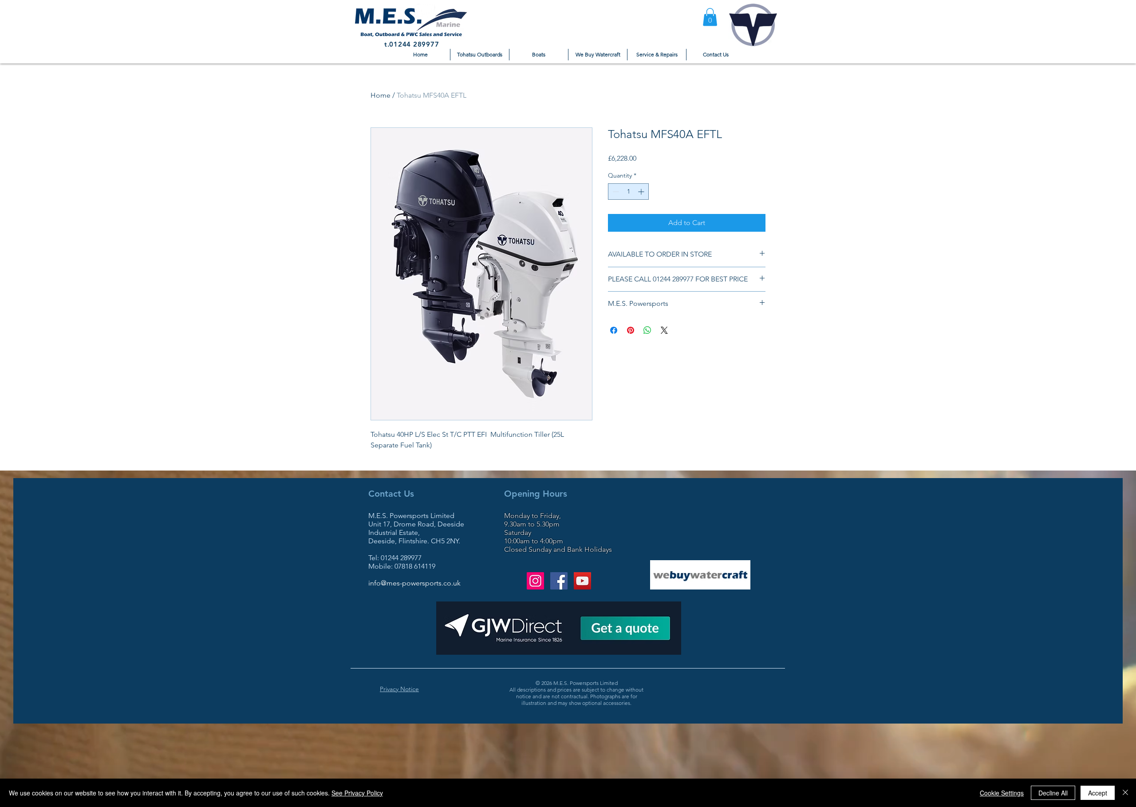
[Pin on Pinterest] (630, 330)
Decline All (1053, 792)
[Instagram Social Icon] (535, 580)
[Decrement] (614, 191)
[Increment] (641, 191)
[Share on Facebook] (613, 330)
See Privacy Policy (357, 792)
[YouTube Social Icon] (582, 580)
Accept (1097, 792)
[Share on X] (664, 330)
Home (380, 95)
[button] (710, 17)
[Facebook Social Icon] (559, 580)
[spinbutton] (628, 191)
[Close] (1125, 793)
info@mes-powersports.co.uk (414, 583)
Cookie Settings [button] (1002, 792)
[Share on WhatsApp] (647, 330)
